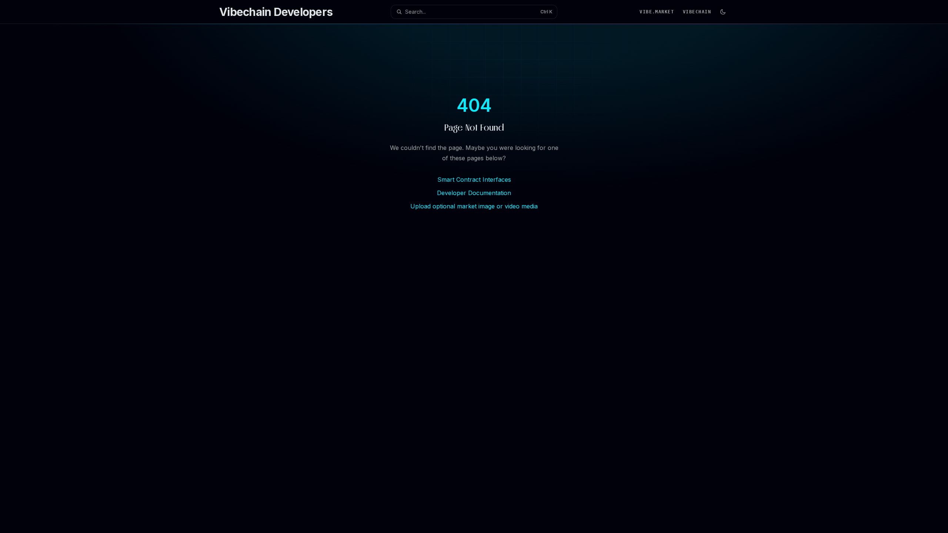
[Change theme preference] (723, 12)
